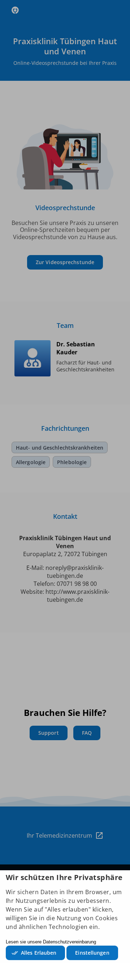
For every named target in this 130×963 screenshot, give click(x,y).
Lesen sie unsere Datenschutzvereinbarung (51, 942)
